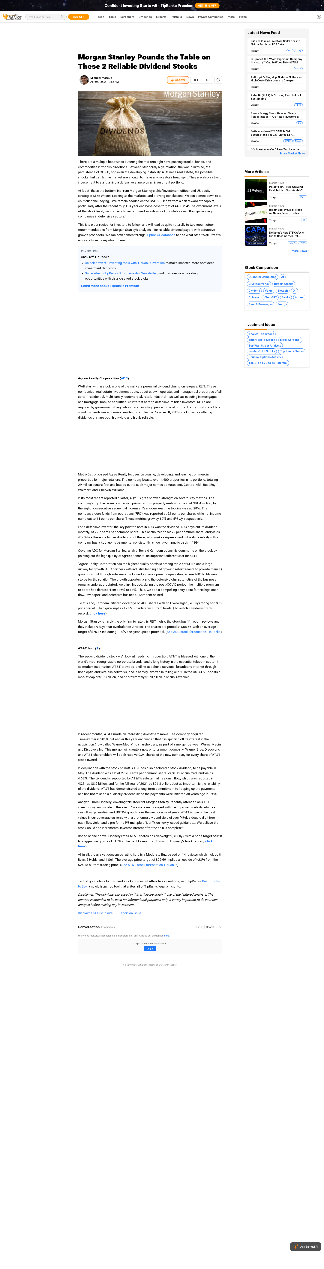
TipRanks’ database (160, 235)
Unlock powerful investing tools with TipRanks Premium (125, 263)
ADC (124, 378)
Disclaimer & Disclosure (95, 913)
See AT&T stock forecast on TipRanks (149, 865)
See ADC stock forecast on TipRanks (193, 632)
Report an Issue (130, 913)
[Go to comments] (218, 80)
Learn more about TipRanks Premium (110, 286)
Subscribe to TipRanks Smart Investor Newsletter (121, 273)
